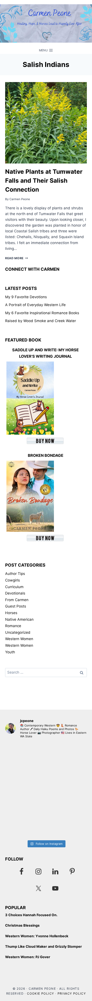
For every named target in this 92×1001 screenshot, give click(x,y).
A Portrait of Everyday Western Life (35, 305)
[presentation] (46, 122)
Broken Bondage (45, 455)
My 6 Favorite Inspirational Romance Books (42, 313)
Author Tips (15, 573)
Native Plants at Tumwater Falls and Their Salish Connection (43, 180)
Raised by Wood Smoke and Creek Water (40, 321)
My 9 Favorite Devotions (26, 297)
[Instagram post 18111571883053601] (46, 766)
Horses (11, 613)
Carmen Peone (19, 199)
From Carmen (16, 600)
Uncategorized (17, 632)
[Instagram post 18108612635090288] (46, 814)
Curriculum (14, 587)
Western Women (19, 639)
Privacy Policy (72, 993)
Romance (13, 626)
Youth (10, 652)
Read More (16, 258)
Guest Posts (15, 606)
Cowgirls (12, 580)
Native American (19, 619)
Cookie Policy (40, 993)
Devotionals (15, 593)
